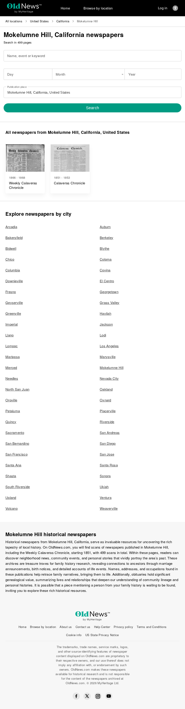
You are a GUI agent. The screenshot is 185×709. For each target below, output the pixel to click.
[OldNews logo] (24, 6)
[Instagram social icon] (98, 696)
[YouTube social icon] (108, 696)
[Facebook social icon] (76, 696)
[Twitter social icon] (87, 696)
